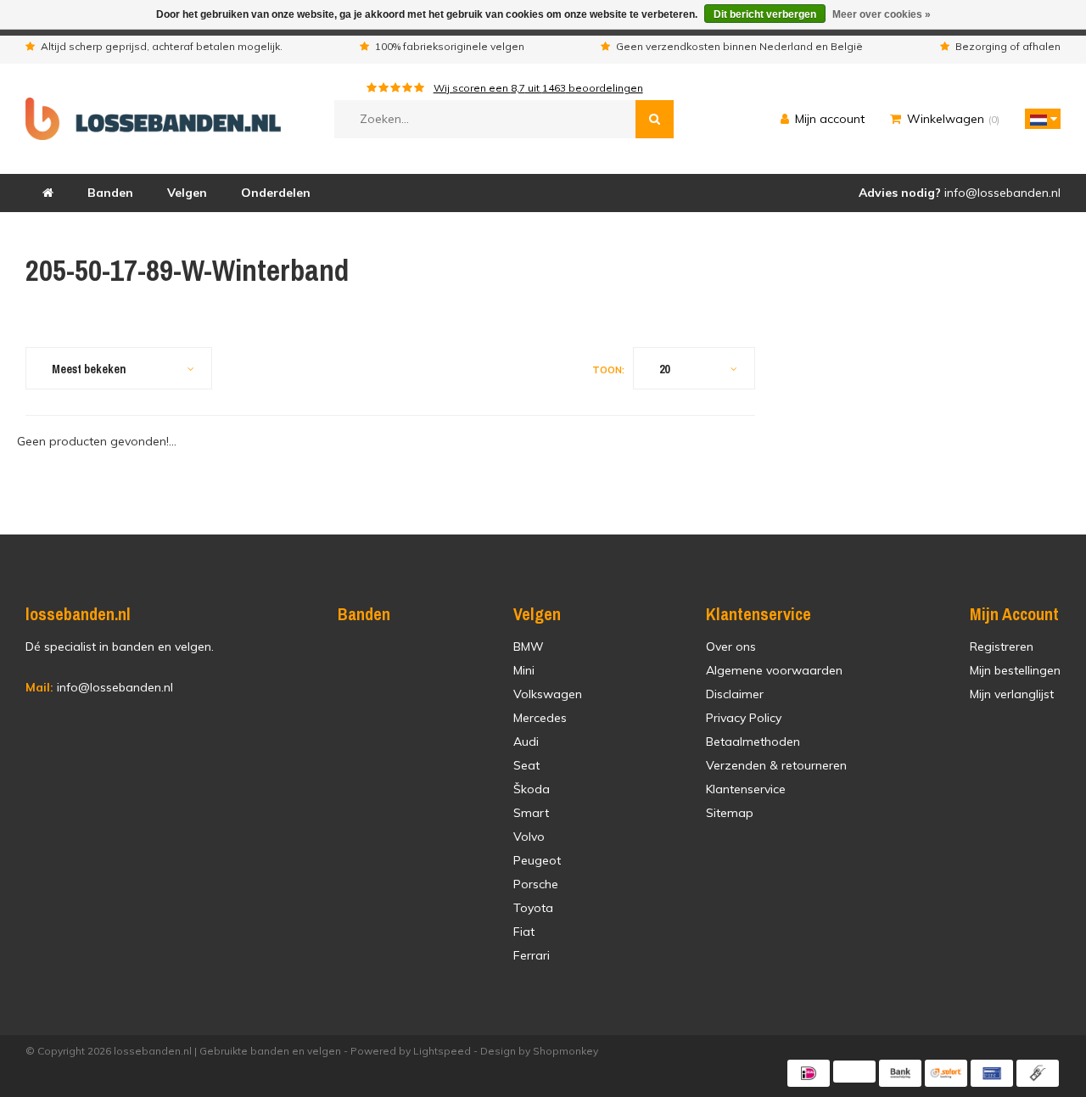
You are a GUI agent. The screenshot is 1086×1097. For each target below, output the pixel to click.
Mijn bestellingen (1015, 670)
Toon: (608, 370)
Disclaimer (735, 694)
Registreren (1001, 646)
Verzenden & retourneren (776, 765)
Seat (526, 765)
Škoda (531, 789)
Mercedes (540, 717)
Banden (110, 192)
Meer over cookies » (881, 14)
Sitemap (729, 812)
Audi (526, 741)
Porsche (535, 884)
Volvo (529, 836)
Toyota (533, 907)
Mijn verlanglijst (1012, 694)
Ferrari (531, 955)
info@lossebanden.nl (99, 687)
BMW (528, 646)
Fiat (524, 931)
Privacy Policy (743, 717)
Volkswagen (547, 694)
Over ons (731, 646)
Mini (524, 670)
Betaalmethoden (753, 741)
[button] (1038, 118)
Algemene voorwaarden (774, 670)
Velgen (187, 192)
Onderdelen (276, 192)
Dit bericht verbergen (765, 14)
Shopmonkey (565, 1050)
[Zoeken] (654, 119)
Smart (531, 812)
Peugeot (537, 860)
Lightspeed (442, 1050)
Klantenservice (746, 789)
